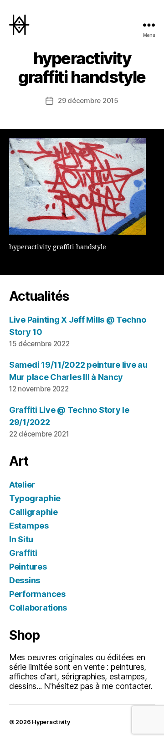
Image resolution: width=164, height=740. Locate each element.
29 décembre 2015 (88, 100)
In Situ (21, 539)
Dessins (24, 580)
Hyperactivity (51, 722)
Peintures (28, 566)
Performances (37, 594)
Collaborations (38, 607)
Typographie (35, 498)
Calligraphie (33, 512)
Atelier (22, 484)
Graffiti (23, 553)
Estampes (29, 525)
